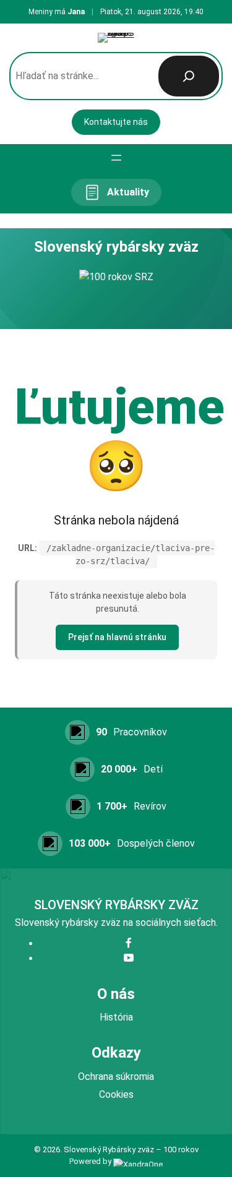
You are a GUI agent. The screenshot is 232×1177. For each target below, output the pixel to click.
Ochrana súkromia (116, 1076)
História (116, 1017)
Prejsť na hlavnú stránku (117, 637)
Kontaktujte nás (116, 122)
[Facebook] (128, 943)
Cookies (116, 1094)
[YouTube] (128, 958)
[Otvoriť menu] (116, 157)
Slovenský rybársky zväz (116, 904)
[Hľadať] (188, 76)
